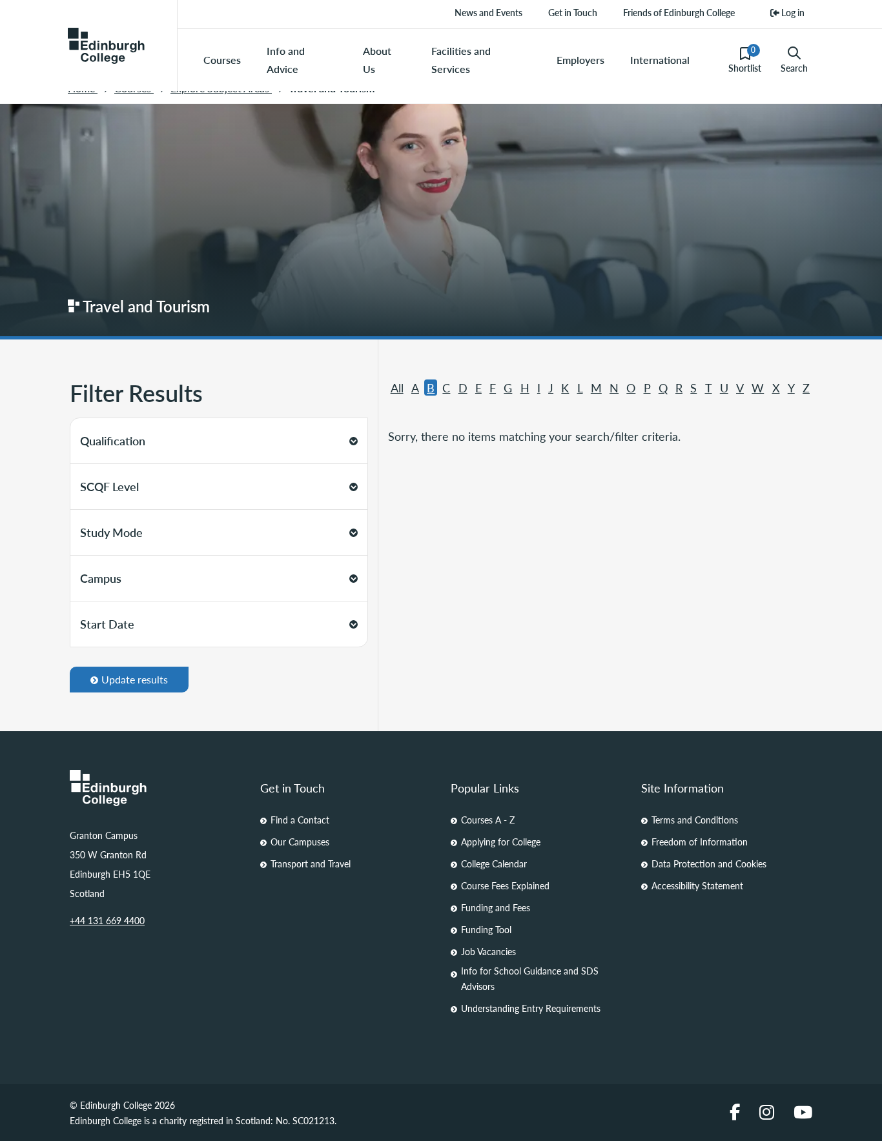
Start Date (107, 624)
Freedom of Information (699, 841)
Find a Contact (300, 819)
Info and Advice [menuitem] (286, 59)
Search (794, 67)
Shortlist (744, 59)
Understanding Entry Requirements (530, 1008)
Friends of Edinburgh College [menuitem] (679, 12)
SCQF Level (109, 486)
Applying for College (500, 841)
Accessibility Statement (697, 885)
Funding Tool (486, 929)
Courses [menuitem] (222, 59)
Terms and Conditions (694, 819)
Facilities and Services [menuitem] (461, 59)
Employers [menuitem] (580, 59)
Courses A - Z (488, 819)
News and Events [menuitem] (488, 12)
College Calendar (494, 863)
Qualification (112, 440)
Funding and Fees (495, 907)
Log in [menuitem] (792, 12)
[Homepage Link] (155, 788)
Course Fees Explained (505, 885)
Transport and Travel (311, 863)
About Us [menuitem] (377, 59)
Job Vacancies (488, 951)
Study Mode (111, 532)
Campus (100, 578)
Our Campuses (300, 841)
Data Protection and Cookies (708, 863)
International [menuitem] (660, 59)
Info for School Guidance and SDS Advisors (530, 978)
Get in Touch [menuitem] (572, 12)
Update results (134, 679)
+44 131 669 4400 (107, 920)
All (397, 387)
